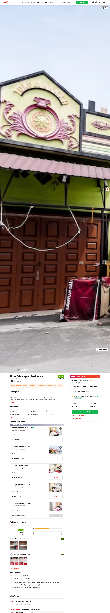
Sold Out (55, 515)
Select (56, 458)
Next (107, 189)
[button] (85, 419)
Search (82, 2)
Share (106, 7)
